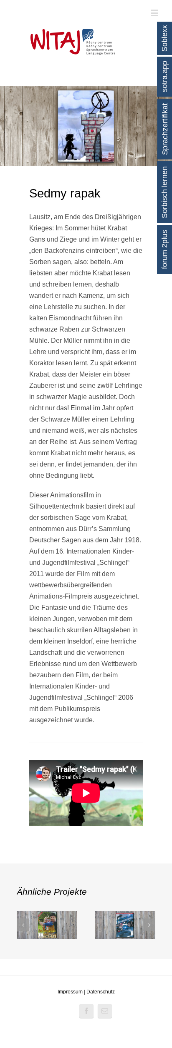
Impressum (70, 992)
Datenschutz (100, 992)
